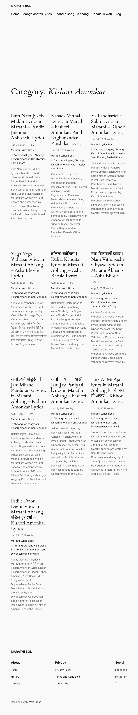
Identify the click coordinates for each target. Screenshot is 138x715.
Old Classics (38, 158)
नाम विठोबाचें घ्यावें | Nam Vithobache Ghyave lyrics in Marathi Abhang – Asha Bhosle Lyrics (108, 267)
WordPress (34, 701)
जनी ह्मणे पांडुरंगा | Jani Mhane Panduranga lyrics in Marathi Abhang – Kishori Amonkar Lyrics (28, 393)
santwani (113, 426)
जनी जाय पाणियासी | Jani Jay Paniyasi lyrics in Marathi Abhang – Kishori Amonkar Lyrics (68, 390)
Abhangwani (31, 292)
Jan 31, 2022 (18, 144)
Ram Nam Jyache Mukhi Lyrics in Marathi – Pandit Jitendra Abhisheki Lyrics (28, 127)
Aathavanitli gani (23, 155)
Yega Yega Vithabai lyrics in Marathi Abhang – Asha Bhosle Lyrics (27, 265)
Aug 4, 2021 (18, 282)
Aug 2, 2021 (98, 288)
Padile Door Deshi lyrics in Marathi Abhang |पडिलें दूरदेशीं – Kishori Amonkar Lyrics (28, 514)
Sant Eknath (18, 162)
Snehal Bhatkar (116, 157)
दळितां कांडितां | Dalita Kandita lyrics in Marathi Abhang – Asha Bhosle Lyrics (67, 265)
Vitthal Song (109, 306)
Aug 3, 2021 (58, 282)
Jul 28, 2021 (58, 408)
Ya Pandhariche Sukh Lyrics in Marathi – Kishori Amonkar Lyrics (108, 124)
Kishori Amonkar (20, 158)
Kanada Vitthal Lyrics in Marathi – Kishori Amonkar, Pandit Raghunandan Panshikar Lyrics (68, 129)
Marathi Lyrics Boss (22, 149)
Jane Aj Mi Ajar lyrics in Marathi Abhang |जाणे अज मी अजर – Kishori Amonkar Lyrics (107, 390)
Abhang (39, 155)
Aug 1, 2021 (18, 413)
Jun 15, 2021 (18, 535)
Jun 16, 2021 (98, 408)
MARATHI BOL (21, 6)
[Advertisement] (69, 48)
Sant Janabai (39, 296)
